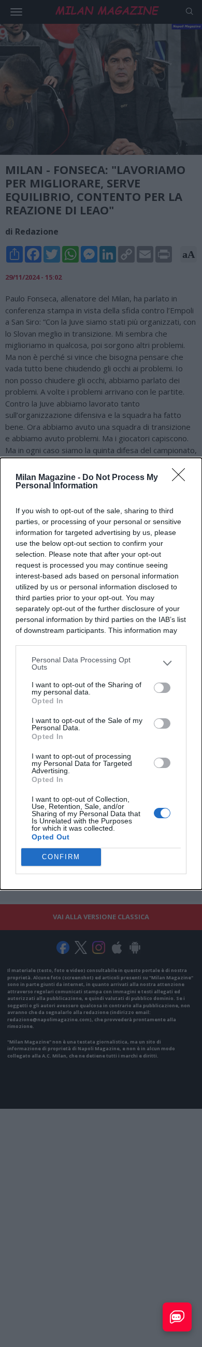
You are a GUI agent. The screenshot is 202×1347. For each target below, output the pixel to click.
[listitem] (101, 663)
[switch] (162, 688)
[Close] (182, 478)
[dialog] (101, 674)
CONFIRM (61, 857)
